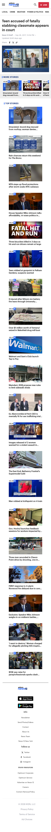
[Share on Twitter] (13, 43)
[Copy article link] (17, 43)
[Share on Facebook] (10, 43)
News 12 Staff (7, 35)
